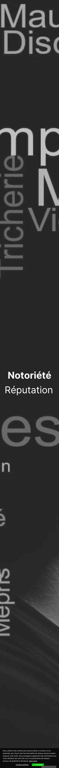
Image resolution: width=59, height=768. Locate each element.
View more (33, 761)
